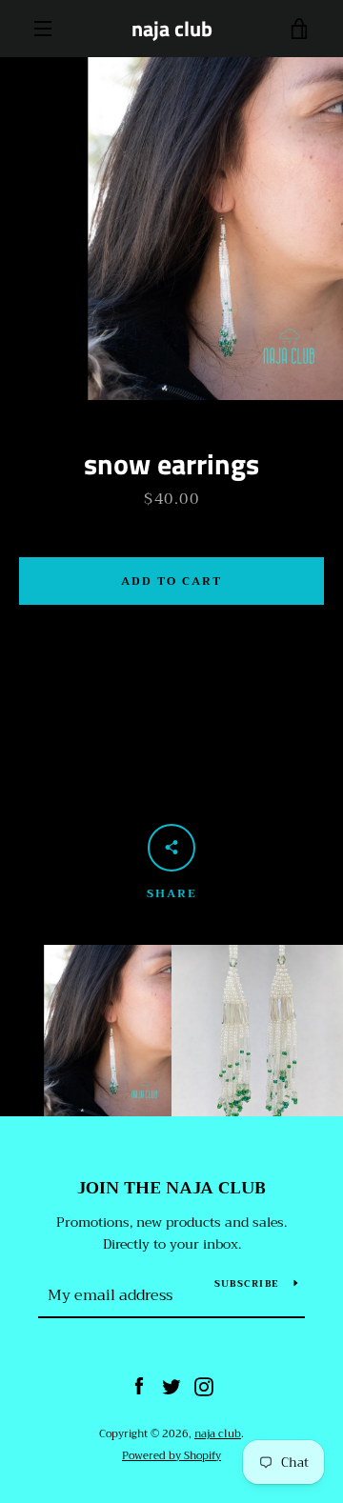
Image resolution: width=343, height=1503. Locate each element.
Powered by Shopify (171, 1456)
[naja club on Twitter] (171, 1385)
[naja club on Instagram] (203, 1385)
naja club (171, 28)
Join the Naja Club (171, 1188)
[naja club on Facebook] (139, 1385)
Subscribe (246, 1283)
